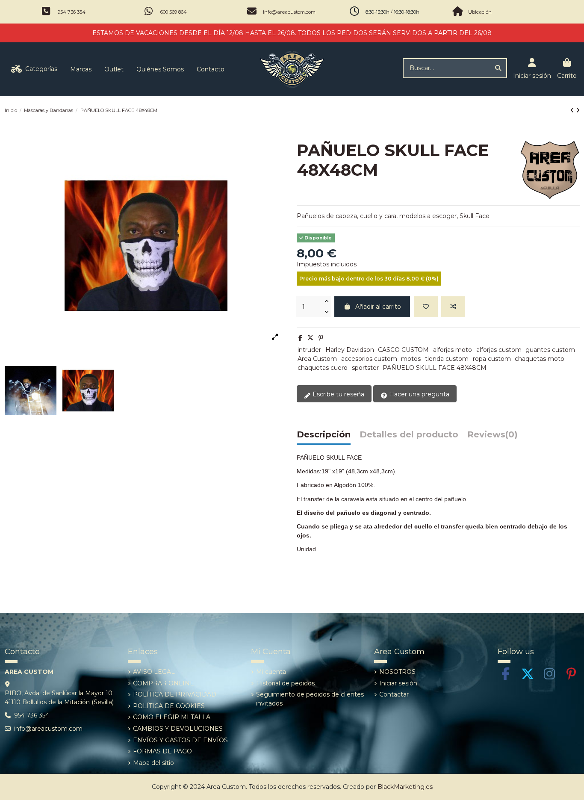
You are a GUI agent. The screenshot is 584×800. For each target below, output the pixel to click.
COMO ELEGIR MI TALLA (171, 717)
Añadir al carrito (378, 306)
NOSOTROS (397, 672)
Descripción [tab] (324, 435)
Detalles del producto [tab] (409, 435)
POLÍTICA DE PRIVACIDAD (174, 694)
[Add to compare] (453, 306)
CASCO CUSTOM (403, 350)
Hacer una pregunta (418, 394)
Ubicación (480, 12)
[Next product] (578, 110)
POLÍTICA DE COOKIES (169, 706)
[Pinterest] (321, 338)
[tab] (492, 436)
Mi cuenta (271, 672)
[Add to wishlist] (426, 306)
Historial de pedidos (285, 683)
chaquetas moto (539, 359)
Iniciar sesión (398, 683)
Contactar (394, 694)
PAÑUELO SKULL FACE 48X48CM (435, 368)
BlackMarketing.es (405, 787)
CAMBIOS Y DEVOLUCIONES (178, 728)
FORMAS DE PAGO (162, 751)
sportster (365, 368)
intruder (309, 350)
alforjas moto (452, 350)
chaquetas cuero (323, 368)
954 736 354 (72, 12)
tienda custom (447, 359)
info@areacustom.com (289, 12)
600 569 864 (173, 12)
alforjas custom (499, 350)
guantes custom (550, 350)
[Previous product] (573, 110)
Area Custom (317, 359)
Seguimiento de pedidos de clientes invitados (310, 699)
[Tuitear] (310, 338)
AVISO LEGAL (154, 672)
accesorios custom (369, 359)
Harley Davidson (349, 350)
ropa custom (492, 359)
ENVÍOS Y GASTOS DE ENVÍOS (180, 740)
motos (411, 359)
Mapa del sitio (153, 763)
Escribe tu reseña (337, 394)
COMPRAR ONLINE (163, 683)
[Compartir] (300, 338)
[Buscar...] (498, 68)
